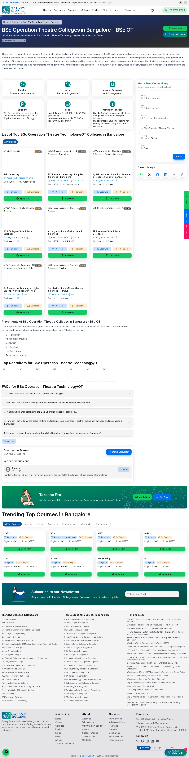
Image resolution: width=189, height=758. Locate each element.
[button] (181, 676)
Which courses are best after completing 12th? (152, 732)
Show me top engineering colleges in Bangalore (152, 738)
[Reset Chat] (181, 683)
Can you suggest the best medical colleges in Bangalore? (156, 726)
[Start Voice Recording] (133, 753)
